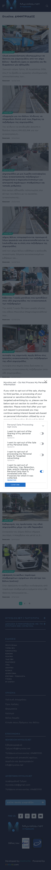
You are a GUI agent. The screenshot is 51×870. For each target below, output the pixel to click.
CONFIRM (15, 485)
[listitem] (25, 426)
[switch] (42, 433)
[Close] (46, 382)
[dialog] (25, 435)
